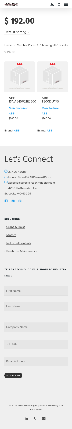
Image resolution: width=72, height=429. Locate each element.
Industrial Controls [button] (18, 243)
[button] (66, 4)
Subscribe (13, 375)
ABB (12, 113)
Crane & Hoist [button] (15, 227)
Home (8, 45)
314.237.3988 (17, 172)
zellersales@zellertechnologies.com (31, 182)
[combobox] (17, 32)
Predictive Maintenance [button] (21, 251)
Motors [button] (11, 235)
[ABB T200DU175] (52, 76)
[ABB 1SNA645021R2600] (19, 76)
